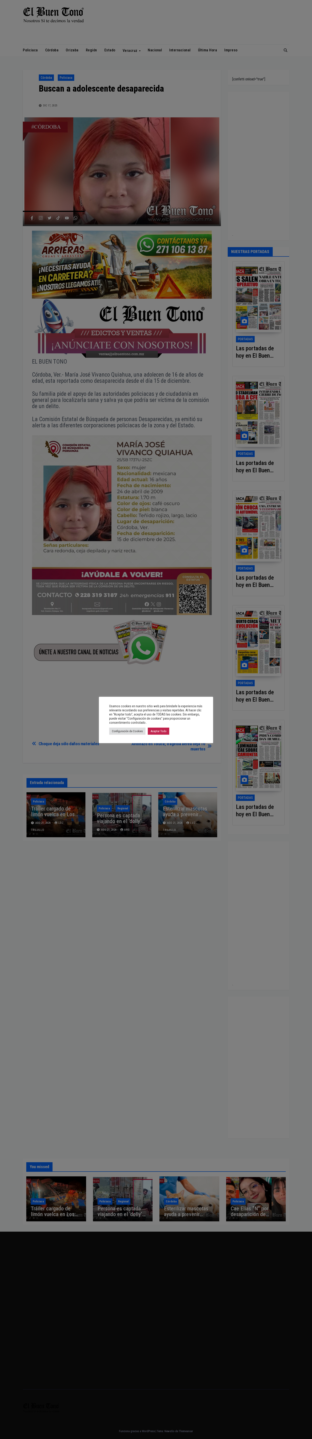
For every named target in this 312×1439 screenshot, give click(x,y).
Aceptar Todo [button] (159, 731)
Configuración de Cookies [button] (127, 731)
